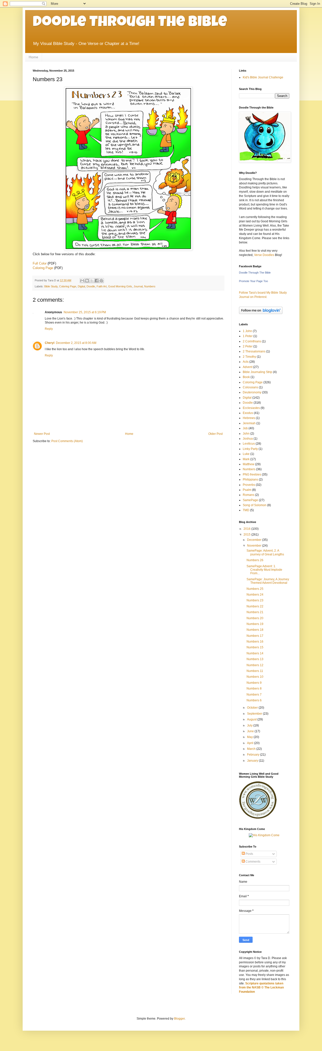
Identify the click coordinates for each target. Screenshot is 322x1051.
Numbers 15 (255, 647)
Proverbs (249, 485)
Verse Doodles (264, 255)
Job (245, 428)
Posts (249, 854)
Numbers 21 (255, 612)
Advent (247, 367)
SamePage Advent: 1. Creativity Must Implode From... (264, 569)
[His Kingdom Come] (264, 835)
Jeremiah (249, 423)
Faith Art (102, 286)
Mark (246, 459)
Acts (246, 361)
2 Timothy (249, 356)
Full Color (40, 263)
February (253, 754)
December (254, 540)
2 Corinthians (252, 341)
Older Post (215, 434)
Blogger (179, 1018)
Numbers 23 (255, 600)
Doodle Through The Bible (130, 23)
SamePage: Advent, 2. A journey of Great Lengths (265, 552)
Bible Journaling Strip (257, 372)
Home (33, 57)
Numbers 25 (255, 589)
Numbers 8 (254, 688)
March (251, 749)
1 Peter (248, 336)
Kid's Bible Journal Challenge (263, 77)
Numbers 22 (255, 606)
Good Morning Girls (120, 286)
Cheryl (49, 343)
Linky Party (250, 449)
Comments (252, 861)
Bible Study (51, 286)
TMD (246, 510)
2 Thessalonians (254, 351)
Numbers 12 (255, 665)
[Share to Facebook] (96, 280)
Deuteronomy (252, 392)
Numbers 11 (255, 671)
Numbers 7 (254, 694)
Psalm (247, 490)
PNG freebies (252, 474)
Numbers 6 (254, 700)
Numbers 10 (255, 676)
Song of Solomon (254, 505)
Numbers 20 (255, 618)
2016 (247, 529)
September (255, 713)
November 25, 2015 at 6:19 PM (85, 312)
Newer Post (42, 434)
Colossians (250, 387)
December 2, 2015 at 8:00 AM (76, 343)
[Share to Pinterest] (101, 280)
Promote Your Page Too (253, 281)
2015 (247, 534)
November (254, 545)
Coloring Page (43, 268)
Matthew (248, 464)
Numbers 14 (255, 653)
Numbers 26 (255, 560)
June (251, 731)
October (253, 707)
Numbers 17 (255, 636)
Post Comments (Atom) (67, 441)
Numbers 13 (255, 659)
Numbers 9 (254, 683)
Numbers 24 (255, 594)
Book (246, 377)
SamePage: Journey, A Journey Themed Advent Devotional (268, 581)
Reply (49, 329)
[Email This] (82, 280)
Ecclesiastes (251, 408)
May (250, 737)
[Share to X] (91, 280)
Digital (81, 286)
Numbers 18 (255, 630)
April (250, 743)
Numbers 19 (255, 624)
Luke (246, 454)
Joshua (248, 438)
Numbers (149, 286)
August (252, 719)
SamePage (250, 500)
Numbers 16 (255, 641)
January (253, 760)
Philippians (250, 479)
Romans (248, 495)
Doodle (91, 286)
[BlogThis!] (87, 280)
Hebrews (249, 418)
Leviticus (249, 443)
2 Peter (248, 346)
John (246, 433)
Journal (138, 286)
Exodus (248, 413)
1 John (247, 331)
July (250, 725)
